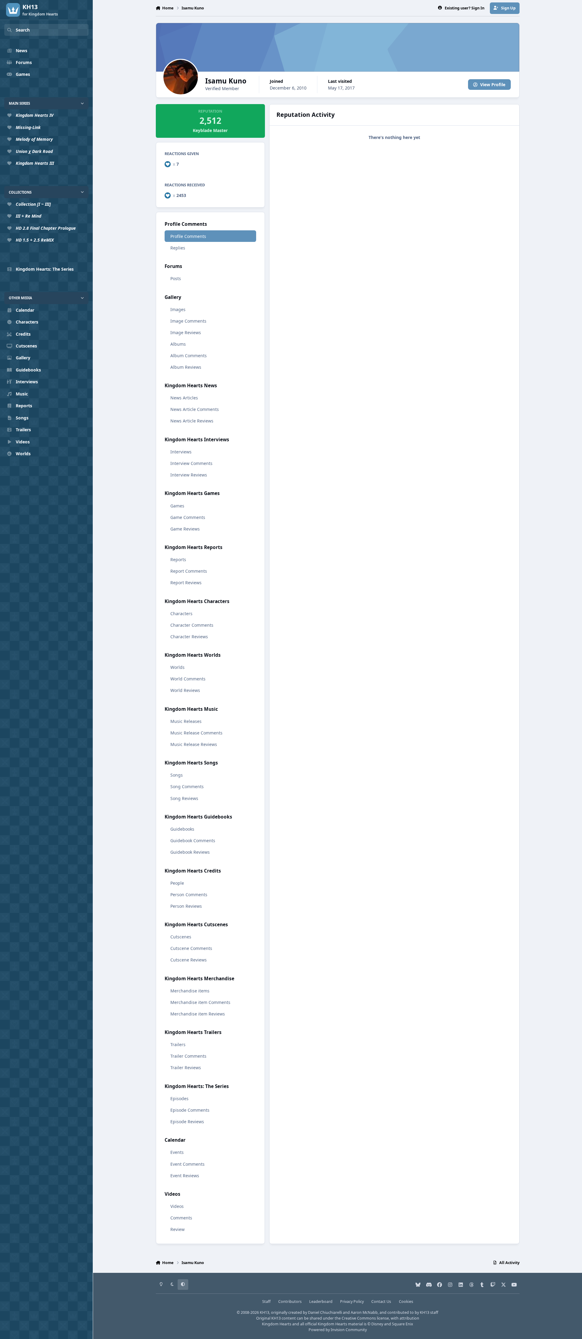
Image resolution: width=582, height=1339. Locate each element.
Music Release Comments (196, 733)
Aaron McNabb (364, 1312)
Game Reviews (185, 529)
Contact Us (381, 1301)
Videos (177, 1206)
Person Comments (188, 894)
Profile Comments (188, 236)
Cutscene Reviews (188, 960)
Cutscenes (180, 937)
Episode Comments (189, 1110)
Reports (178, 559)
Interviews (181, 452)
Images (178, 309)
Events (177, 1152)
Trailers (178, 1044)
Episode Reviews (187, 1121)
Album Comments (188, 355)
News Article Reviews (191, 421)
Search (23, 30)
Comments (181, 1218)
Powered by (338, 1329)
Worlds (177, 667)
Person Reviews (186, 906)
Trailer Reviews (185, 1067)
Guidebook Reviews (190, 852)
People (177, 883)
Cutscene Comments (191, 948)
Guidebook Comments (192, 840)
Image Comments (188, 321)
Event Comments (187, 1164)
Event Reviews (184, 1175)
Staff (266, 1301)
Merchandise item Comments (200, 1002)
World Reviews (185, 690)
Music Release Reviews (193, 744)
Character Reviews (189, 636)
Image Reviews (185, 332)
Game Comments (187, 517)
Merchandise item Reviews (197, 1014)
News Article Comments (194, 409)
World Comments (188, 679)
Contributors (290, 1301)
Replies (177, 248)
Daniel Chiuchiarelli (325, 1312)
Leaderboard (321, 1301)
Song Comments (187, 786)
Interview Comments (191, 463)
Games (177, 506)
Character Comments (191, 625)
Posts (175, 278)
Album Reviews (185, 367)
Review (177, 1229)
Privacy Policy (352, 1301)
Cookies (406, 1301)
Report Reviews (186, 582)
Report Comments (188, 571)
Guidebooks (182, 829)
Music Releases (186, 721)
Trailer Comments (188, 1056)
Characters (181, 613)
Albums (178, 344)
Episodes (179, 1098)
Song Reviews (184, 798)
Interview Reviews (188, 475)
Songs (176, 775)
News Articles (184, 398)
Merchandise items (189, 991)
